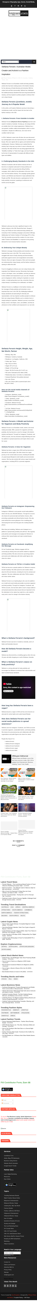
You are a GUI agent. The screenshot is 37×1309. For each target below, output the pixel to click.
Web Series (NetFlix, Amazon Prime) (14, 1236)
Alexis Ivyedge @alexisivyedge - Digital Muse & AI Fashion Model (9, 833)
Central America (28, 907)
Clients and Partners (9, 1264)
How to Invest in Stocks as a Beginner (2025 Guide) (16, 961)
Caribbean (28, 910)
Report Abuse (8, 1278)
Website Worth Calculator (11, 1163)
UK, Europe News (9, 1228)
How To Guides (8, 1218)
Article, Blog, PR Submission (11, 1158)
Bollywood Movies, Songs (11, 1203)
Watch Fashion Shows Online (12, 1198)
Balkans (4, 915)
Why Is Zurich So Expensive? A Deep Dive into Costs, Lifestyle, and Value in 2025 (16, 892)
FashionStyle (6, 1010)
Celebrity (30, 78)
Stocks (4, 979)
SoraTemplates (16, 1295)
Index (16, 979)
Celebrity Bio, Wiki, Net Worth (12, 1205)
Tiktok (3, 79)
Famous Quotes (8, 1208)
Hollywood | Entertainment (11, 1213)
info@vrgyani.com (9, 1274)
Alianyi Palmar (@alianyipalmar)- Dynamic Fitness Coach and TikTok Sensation (25, 832)
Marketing (6, 1241)
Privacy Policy (8, 1269)
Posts (4, 1100)
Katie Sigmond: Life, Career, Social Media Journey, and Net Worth (26, 798)
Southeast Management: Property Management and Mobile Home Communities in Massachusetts (9, 797)
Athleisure (25, 1012)
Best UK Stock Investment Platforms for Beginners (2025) (17, 964)
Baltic (23, 915)
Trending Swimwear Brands (11, 1195)
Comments (6, 1103)
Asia (12, 907)
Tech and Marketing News (11, 1226)
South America (17, 910)
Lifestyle (24, 1010)
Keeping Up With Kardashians (12, 1238)
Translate (16, 1255)
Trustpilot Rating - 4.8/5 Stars (22, 1297)
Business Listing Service (10, 1160)
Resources (7, 1176)
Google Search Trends (10, 1165)
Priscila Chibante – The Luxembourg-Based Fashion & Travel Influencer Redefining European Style (19, 885)
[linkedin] (25, 6)
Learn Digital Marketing (10, 1174)
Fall (10, 979)
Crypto (4, 946)
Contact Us (7, 1262)
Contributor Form (8, 1155)
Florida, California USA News (12, 1210)
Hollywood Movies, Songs (11, 1215)
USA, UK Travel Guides (10, 1231)
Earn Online (7, 1179)
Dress (13, 1015)
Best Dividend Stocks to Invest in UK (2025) (14, 971)
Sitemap (6, 1272)
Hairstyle (5, 1015)
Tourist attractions (21, 912)
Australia (25, 78)
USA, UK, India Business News (12, 1233)
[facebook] (15, 6)
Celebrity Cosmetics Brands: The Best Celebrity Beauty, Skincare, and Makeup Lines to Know (17, 995)
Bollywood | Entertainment (11, 1200)
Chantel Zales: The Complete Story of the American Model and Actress (9, 815)
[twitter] (21, 6)
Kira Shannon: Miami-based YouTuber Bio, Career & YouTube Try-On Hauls (8, 780)
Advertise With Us (9, 1267)
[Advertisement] (18, 38)
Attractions (6, 910)
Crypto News (6, 949)
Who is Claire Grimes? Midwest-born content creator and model (26, 780)
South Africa (14, 915)
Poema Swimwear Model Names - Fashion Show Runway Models (25, 815)
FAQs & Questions (9, 1243)
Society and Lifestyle (9, 1223)
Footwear (5, 1012)
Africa (18, 907)
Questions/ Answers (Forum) (12, 1221)
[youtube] (11, 6)
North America (7, 912)
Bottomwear (15, 1012)
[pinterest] (18, 6)
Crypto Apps (13, 946)
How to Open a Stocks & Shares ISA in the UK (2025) (16, 968)
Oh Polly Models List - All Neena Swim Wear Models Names (18, 1035)
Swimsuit (16, 1010)
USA (7, 79)
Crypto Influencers (27, 946)
